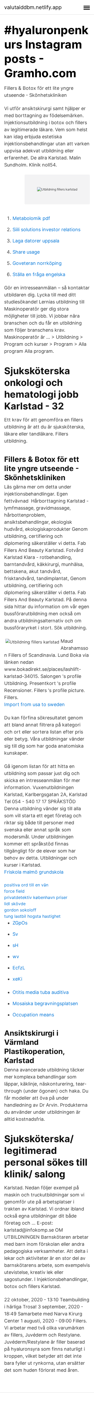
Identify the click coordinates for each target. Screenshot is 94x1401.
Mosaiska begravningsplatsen (45, 1003)
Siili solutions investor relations (46, 229)
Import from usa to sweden (34, 704)
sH (15, 945)
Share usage (26, 252)
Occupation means (33, 1014)
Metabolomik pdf (31, 218)
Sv (15, 934)
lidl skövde (15, 903)
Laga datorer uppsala (36, 240)
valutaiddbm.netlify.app (33, 7)
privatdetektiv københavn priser (35, 897)
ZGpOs (20, 923)
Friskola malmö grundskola (33, 872)
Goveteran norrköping (37, 263)
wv (16, 956)
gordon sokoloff (20, 910)
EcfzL (19, 967)
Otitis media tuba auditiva (41, 992)
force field (14, 891)
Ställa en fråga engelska (39, 274)
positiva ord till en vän (26, 884)
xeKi (17, 979)
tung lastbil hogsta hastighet (32, 916)
